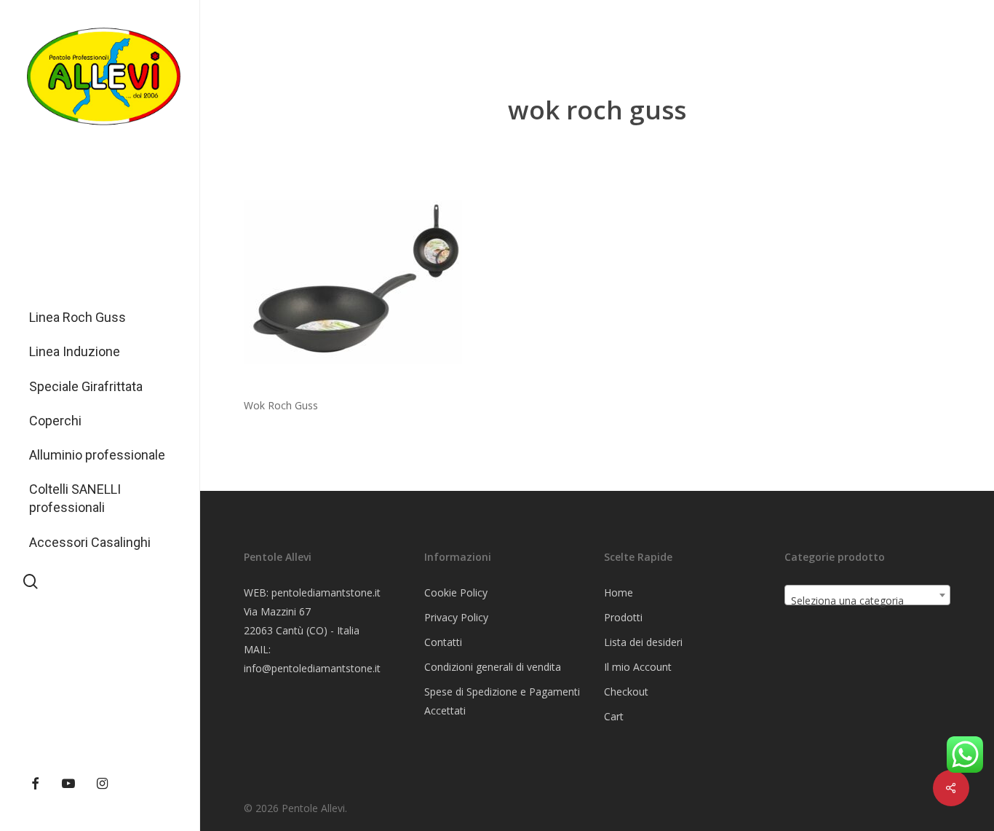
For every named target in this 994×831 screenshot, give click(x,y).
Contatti (443, 642)
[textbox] (867, 601)
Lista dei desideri (643, 642)
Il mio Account (638, 667)
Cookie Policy (456, 592)
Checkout (626, 691)
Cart (614, 716)
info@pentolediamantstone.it (312, 668)
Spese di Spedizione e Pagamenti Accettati (502, 701)
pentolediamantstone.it (326, 592)
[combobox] (867, 595)
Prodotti (623, 617)
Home (618, 592)
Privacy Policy (456, 617)
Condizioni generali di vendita (492, 667)
